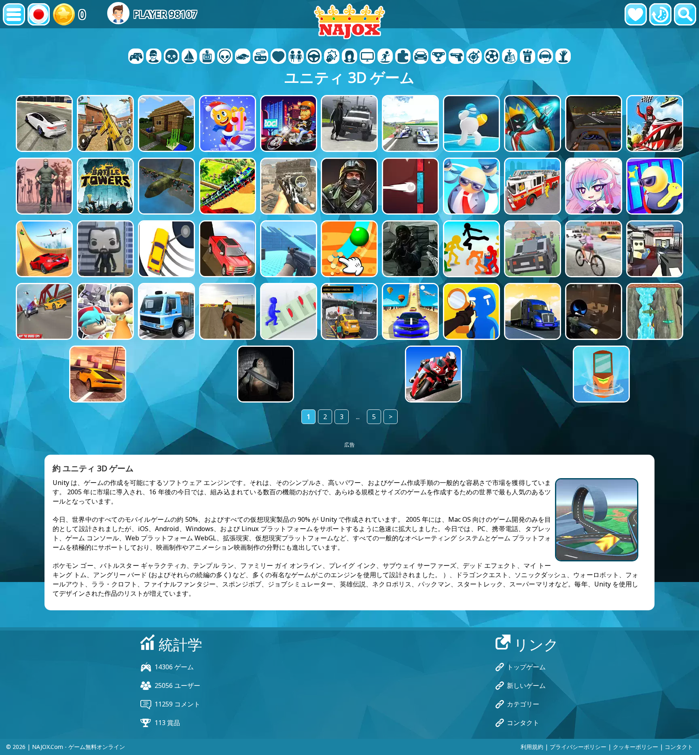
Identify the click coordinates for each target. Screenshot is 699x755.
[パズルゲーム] (403, 57)
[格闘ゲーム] (332, 57)
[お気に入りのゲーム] (636, 14)
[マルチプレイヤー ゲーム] (367, 57)
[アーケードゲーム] (207, 57)
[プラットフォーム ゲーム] (385, 57)
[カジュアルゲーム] (260, 57)
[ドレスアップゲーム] (296, 57)
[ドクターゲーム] (278, 57)
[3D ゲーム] (154, 57)
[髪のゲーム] (349, 57)
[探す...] (685, 14)
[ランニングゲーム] (438, 57)
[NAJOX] (349, 21)
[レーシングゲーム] (421, 57)
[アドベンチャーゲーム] (189, 57)
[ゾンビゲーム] (563, 57)
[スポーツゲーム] (492, 57)
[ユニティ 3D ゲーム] (545, 57)
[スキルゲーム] (474, 57)
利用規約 (532, 747)
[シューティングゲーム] (456, 57)
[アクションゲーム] (171, 57)
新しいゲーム (526, 685)
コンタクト (523, 722)
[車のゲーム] (243, 57)
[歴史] (660, 14)
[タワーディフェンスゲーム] (527, 57)
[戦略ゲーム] (510, 57)
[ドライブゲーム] (314, 57)
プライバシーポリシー (578, 747)
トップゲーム (526, 666)
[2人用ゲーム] (136, 57)
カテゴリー (523, 704)
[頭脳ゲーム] (225, 57)
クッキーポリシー (635, 747)
